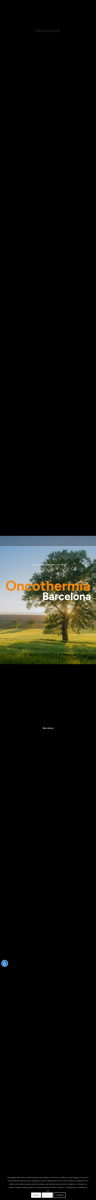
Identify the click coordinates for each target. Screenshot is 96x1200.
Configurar (59, 1195)
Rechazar (47, 1195)
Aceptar (36, 1195)
